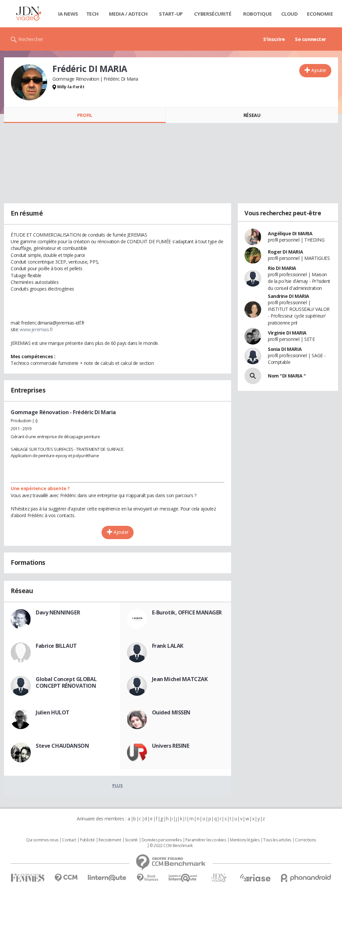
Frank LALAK (167, 645)
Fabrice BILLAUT (56, 645)
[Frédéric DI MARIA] (29, 82)
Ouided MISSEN (171, 712)
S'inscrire (274, 39)
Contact (69, 840)
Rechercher (30, 39)
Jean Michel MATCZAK (180, 679)
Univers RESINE (170, 745)
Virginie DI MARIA (287, 333)
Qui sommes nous (42, 840)
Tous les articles (277, 840)
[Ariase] (255, 877)
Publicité (87, 840)
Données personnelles (162, 840)
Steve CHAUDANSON (62, 745)
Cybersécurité (212, 13)
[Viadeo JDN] (219, 878)
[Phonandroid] (306, 878)
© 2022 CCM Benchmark (171, 845)
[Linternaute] (107, 878)
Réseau (251, 115)
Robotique (257, 13)
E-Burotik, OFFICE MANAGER (187, 612)
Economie (320, 13)
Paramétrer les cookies (205, 840)
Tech (92, 13)
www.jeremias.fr (36, 329)
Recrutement (110, 840)
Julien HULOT (52, 712)
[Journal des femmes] (27, 878)
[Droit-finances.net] (147, 878)
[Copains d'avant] (183, 878)
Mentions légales (244, 840)
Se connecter (310, 39)
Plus (117, 785)
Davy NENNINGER (58, 612)
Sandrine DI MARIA (288, 296)
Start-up (171, 13)
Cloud (289, 13)
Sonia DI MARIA (285, 349)
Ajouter (318, 70)
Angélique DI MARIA (290, 233)
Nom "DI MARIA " (287, 376)
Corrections (305, 840)
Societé (131, 840)
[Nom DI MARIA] (252, 376)
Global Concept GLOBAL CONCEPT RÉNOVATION (66, 682)
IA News (68, 13)
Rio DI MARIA (282, 268)
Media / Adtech (128, 13)
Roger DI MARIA (285, 252)
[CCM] (65, 878)
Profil (84, 115)
